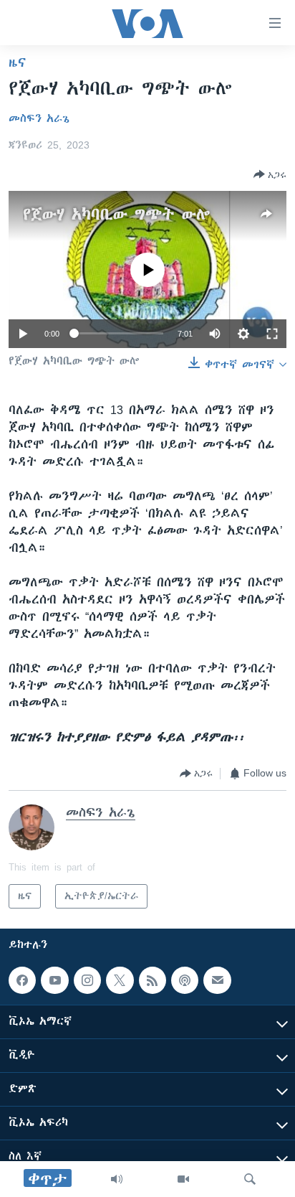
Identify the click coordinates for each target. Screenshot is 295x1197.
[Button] (269, 174)
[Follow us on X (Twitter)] (119, 980)
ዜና (17, 62)
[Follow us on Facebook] (22, 980)
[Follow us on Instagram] (87, 980)
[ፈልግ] (249, 1179)
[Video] (183, 1179)
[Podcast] (184, 980)
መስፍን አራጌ (39, 118)
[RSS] (152, 980)
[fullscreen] (272, 333)
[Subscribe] (217, 980)
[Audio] (116, 1179)
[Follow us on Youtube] (54, 980)
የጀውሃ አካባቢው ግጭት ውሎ (117, 214)
